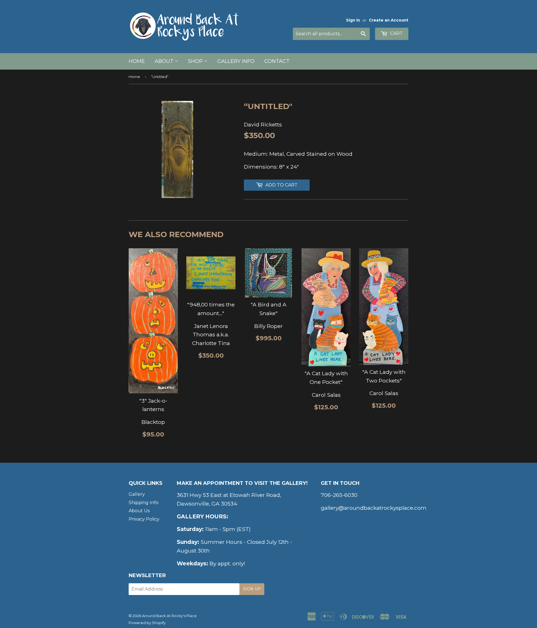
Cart (396, 33)
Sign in (353, 20)
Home (137, 61)
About (165, 61)
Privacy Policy (144, 519)
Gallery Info (236, 61)
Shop (196, 61)
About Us (139, 510)
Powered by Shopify (147, 622)
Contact (276, 61)
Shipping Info (144, 502)
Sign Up (252, 588)
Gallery (137, 494)
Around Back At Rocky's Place (169, 615)
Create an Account (388, 20)
